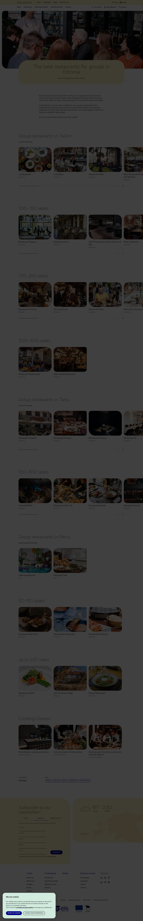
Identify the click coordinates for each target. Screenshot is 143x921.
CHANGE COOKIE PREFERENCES (34, 913)
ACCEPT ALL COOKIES (14, 913)
